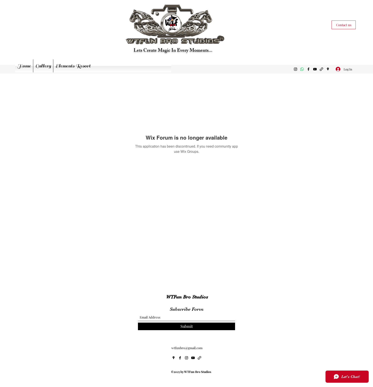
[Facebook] (308, 69)
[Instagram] (295, 69)
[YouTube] (315, 69)
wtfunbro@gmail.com (186, 348)
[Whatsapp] (302, 69)
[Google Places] (328, 69)
